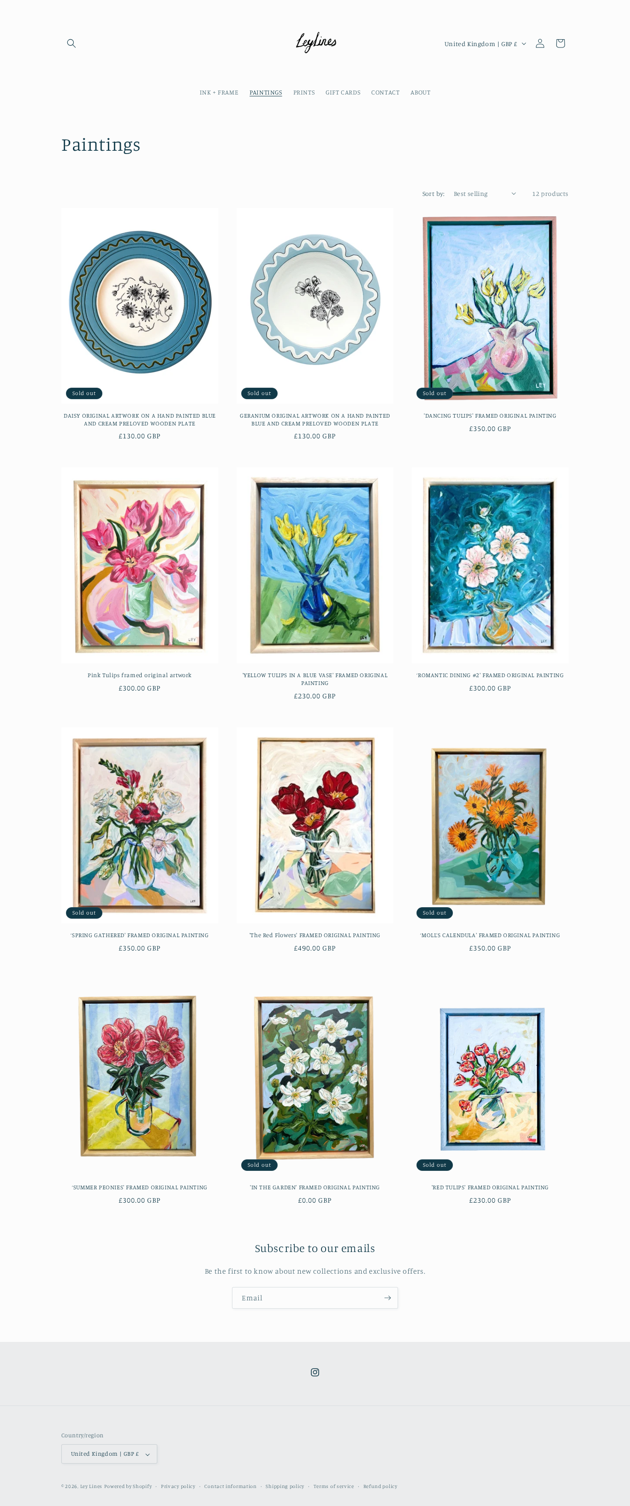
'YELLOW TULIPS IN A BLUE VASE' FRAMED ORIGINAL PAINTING (315, 678)
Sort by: (433, 193)
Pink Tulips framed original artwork (140, 675)
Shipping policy (285, 1486)
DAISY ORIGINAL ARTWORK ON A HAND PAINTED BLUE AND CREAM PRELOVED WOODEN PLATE (140, 419)
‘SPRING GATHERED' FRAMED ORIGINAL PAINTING (139, 935)
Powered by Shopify (128, 1486)
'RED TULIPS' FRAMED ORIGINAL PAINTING (490, 1187)
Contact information (230, 1486)
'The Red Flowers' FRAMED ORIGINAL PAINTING (315, 935)
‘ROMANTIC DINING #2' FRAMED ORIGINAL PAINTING (490, 675)
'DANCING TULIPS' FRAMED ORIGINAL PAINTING (490, 415)
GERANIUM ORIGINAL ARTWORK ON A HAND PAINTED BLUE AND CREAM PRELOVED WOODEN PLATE (315, 419)
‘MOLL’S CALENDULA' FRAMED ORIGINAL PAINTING (490, 935)
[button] (71, 43)
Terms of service (334, 1486)
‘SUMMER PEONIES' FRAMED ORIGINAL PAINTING (140, 1187)
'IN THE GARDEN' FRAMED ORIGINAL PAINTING (315, 1187)
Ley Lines (91, 1486)
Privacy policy (178, 1486)
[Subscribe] (387, 1298)
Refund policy (380, 1486)
